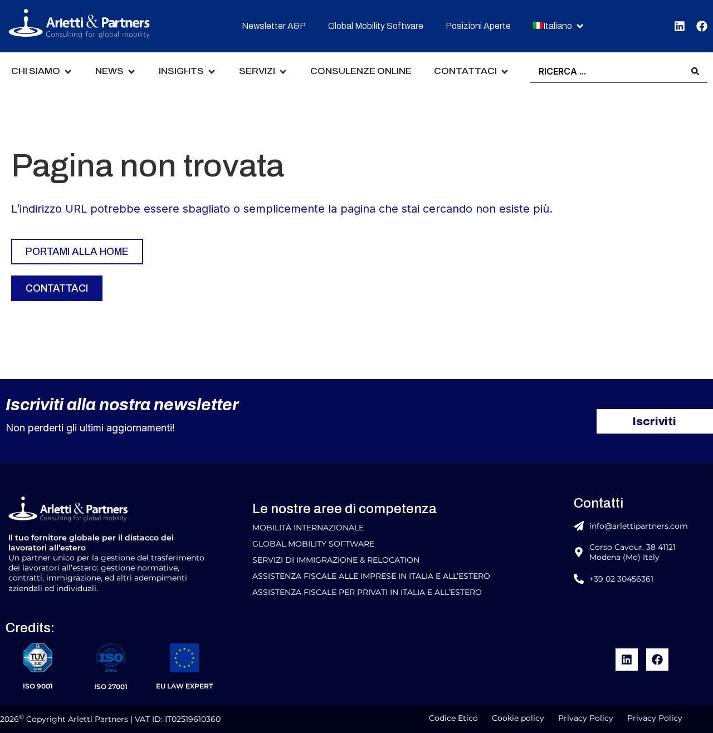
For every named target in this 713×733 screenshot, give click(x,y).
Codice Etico (453, 718)
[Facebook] (701, 26)
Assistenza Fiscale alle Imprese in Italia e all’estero (371, 576)
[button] (559, 26)
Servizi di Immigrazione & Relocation (335, 560)
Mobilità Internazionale (308, 528)
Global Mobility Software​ (313, 544)
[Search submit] (695, 71)
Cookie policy (518, 718)
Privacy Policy (585, 718)
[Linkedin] (679, 26)
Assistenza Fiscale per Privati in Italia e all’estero (367, 592)
